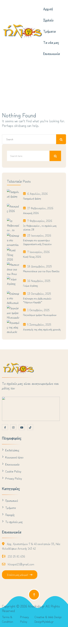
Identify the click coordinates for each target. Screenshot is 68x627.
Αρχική (48, 8)
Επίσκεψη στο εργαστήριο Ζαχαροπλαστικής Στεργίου (37, 242)
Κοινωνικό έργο (14, 457)
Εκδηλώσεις (12, 450)
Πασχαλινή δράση (32, 198)
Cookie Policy (13, 471)
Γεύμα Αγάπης (30, 285)
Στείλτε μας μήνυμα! (17, 575)
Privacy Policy (13, 478)
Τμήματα (49, 31)
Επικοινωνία (51, 53)
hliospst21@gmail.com (21, 564)
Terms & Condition (7, 619)
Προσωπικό (11, 500)
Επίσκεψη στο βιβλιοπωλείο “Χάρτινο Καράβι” (37, 300)
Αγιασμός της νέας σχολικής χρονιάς (42, 329)
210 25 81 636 (16, 556)
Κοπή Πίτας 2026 (32, 257)
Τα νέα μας (51, 42)
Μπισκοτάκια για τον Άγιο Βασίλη (41, 271)
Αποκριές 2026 (31, 213)
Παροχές (10, 514)
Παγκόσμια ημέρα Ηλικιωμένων (39, 315)
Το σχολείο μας (14, 522)
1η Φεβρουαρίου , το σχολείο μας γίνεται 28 (40, 227)
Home (16, 89)
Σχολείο (48, 20)
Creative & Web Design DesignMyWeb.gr (48, 619)
